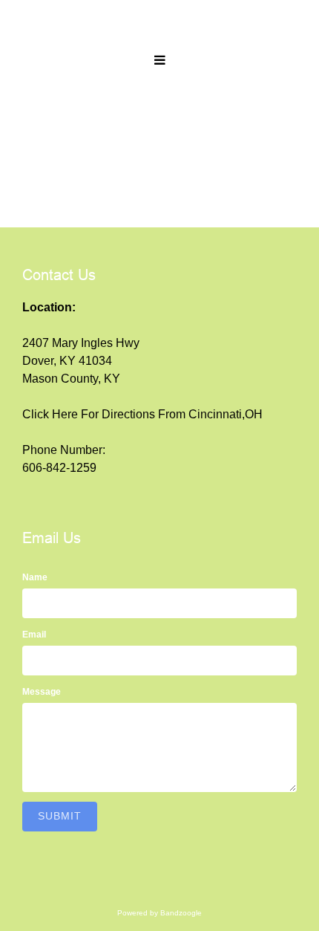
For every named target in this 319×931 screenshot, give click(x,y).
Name (34, 577)
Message (41, 692)
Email (34, 634)
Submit (60, 816)
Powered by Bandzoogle (159, 913)
